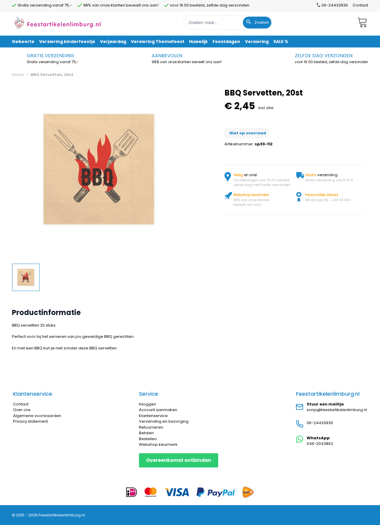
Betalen (146, 433)
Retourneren (151, 427)
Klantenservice (153, 416)
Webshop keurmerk (158, 444)
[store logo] (57, 22)
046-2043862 (320, 443)
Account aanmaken (158, 410)
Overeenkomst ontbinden (178, 460)
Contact (360, 5)
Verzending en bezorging (164, 421)
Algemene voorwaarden (37, 416)
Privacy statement (30, 421)
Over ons (22, 410)
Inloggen (147, 404)
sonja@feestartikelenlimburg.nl (337, 410)
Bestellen (148, 439)
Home (18, 74)
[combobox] (228, 22)
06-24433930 (320, 423)
